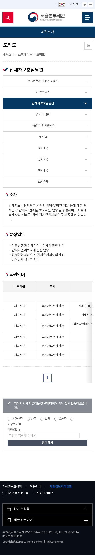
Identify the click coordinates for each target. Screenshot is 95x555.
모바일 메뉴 (87, 17)
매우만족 (17, 419)
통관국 (43, 137)
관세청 (74, 4)
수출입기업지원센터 (42, 126)
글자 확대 (84, 4)
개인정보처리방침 (61, 486)
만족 (33, 419)
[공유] (88, 46)
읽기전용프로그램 (17, 493)
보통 (47, 419)
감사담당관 (43, 114)
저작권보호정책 (12, 486)
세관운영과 (43, 92)
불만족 (62, 419)
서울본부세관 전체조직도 (43, 81)
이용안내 (35, 486)
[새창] (62, 4)
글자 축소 (90, 4)
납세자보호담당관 (43, 103)
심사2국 (43, 159)
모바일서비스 (45, 493)
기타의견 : (14, 430)
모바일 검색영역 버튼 (7, 17)
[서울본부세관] (47, 17)
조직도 (40, 55)
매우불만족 (14, 424)
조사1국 (43, 170)
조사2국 (43, 182)
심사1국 (43, 148)
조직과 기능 (25, 55)
